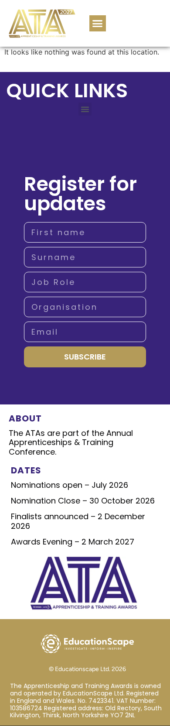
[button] (97, 23)
